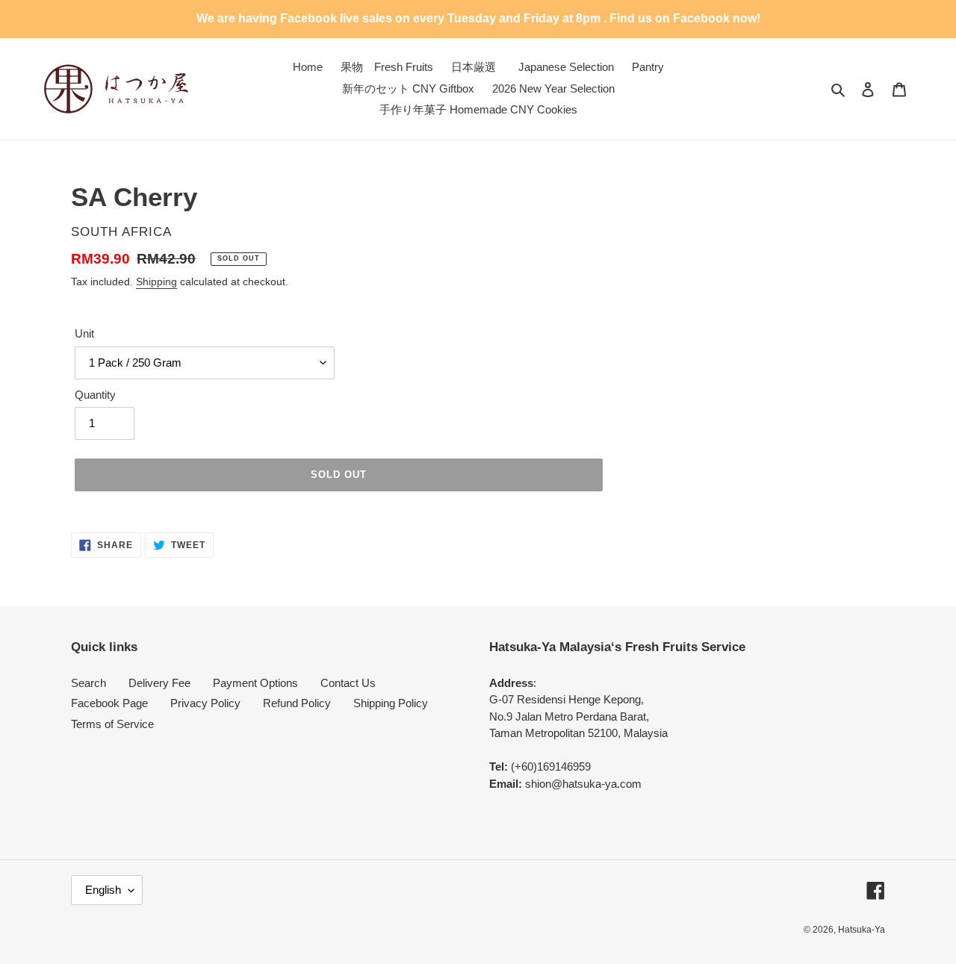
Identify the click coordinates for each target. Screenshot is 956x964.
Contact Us (348, 683)
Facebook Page (109, 703)
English (103, 889)
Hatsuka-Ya (861, 929)
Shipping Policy (390, 703)
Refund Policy (297, 703)
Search (88, 683)
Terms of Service (112, 724)
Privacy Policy (205, 703)
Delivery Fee (159, 683)
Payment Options (255, 683)
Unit (84, 333)
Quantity (95, 394)
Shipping (156, 281)
